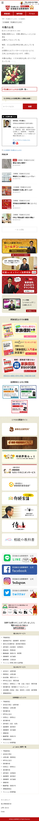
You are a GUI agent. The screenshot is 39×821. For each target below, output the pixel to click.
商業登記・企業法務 (9, 674)
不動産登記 (6, 637)
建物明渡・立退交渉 (9, 660)
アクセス (32, 13)
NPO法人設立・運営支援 (11, 680)
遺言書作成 (6, 720)
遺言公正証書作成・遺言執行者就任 (14, 644)
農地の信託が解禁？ (19, 163)
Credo (3, 811)
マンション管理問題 (9, 742)
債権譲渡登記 (7, 693)
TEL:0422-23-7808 (31, 2)
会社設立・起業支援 (9, 671)
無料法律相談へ (19, 628)
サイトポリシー (5, 800)
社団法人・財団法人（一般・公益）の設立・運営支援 (20, 684)
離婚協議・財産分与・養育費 (12, 653)
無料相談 (19, 13)
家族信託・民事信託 (9, 650)
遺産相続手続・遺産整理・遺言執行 (14, 641)
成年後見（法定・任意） (11, 724)
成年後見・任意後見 (9, 773)
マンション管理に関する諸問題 (13, 663)
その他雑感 (7, 150)
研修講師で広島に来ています (22, 190)
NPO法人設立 (7, 714)
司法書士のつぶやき (16, 89)
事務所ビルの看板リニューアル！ (24, 176)
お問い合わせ (5, 808)
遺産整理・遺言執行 (9, 727)
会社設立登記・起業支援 (11, 705)
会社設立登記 (7, 754)
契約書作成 (6, 711)
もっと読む (20, 229)
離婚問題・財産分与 (9, 736)
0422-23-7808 (20, 625)
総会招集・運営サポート (11, 677)
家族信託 (7, 13)
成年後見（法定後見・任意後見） (13, 647)
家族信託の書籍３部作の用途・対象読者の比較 (19, 376)
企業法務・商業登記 (9, 757)
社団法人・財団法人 (9, 717)
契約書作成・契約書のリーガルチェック (15, 687)
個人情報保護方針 (6, 804)
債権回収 (6, 733)
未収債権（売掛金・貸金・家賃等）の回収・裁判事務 (20, 690)
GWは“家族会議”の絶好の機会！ (24, 217)
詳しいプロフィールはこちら (21, 140)
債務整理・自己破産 (9, 656)
